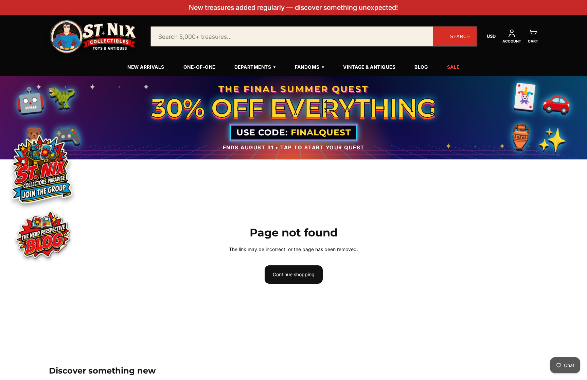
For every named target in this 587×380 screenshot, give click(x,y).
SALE (453, 67)
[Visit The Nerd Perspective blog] (42, 236)
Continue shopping (294, 274)
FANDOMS (309, 67)
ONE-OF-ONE (199, 67)
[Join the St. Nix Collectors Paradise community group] (41, 168)
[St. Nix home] (93, 36)
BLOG (421, 67)
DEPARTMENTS (255, 67)
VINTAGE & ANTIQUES (369, 67)
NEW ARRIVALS (145, 67)
